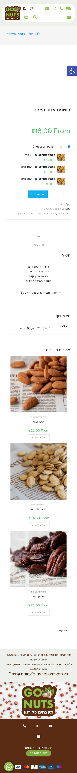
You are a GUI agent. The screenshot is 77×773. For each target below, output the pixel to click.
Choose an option (44, 146)
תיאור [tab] (38, 236)
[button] (69, 17)
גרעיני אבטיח (38, 509)
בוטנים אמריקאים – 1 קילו (39, 155)
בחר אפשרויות (38, 437)
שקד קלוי (38, 421)
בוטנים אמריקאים (16, 34)
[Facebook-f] (25, 8)
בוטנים (60, 213)
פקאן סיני (38, 596)
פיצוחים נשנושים (52, 208)
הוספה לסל (37, 194)
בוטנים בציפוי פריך (27, 213)
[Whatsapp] (54, 8)
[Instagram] (32, 8)
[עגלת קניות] (26, 16)
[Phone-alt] (61, 8)
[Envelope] (47, 8)
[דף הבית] (38, 34)
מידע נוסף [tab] (38, 244)
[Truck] (68, 8)
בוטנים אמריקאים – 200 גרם (38, 178)
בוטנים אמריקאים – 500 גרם (38, 166)
